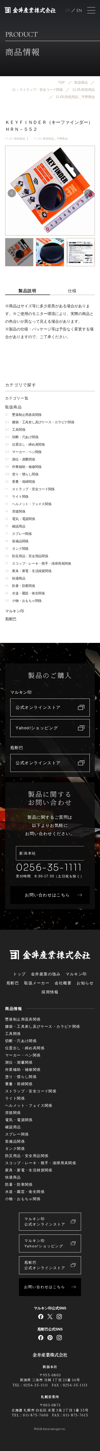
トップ (19, 974)
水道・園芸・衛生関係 (25, 593)
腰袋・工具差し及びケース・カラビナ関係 (39, 422)
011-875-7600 (35, 1415)
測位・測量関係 (20, 459)
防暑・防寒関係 (20, 586)
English (79, 10)
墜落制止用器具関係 (23, 415)
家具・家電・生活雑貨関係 (28, 571)
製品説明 (27, 291)
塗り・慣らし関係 (21, 474)
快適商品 (15, 578)
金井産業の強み (46, 974)
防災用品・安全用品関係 (26, 556)
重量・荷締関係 (20, 482)
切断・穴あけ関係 (21, 437)
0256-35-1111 (49, 867)
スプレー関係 (18, 534)
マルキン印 (14, 611)
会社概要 (63, 983)
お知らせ (85, 983)
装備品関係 (16, 541)
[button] (88, 193)
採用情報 (50, 992)
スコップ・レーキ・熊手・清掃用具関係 (38, 563)
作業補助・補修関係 (23, 467)
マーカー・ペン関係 (23, 452)
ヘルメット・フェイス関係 (28, 504)
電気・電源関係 (20, 519)
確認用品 (15, 526)
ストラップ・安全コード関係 (30, 489)
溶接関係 (15, 511)
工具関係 (15, 430)
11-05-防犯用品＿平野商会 (51, 138)
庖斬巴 (10, 619)
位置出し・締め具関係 (25, 444)
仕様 (72, 291)
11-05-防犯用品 (15, 138)
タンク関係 (16, 549)
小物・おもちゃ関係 (23, 601)
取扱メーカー (36, 983)
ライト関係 (16, 496)
